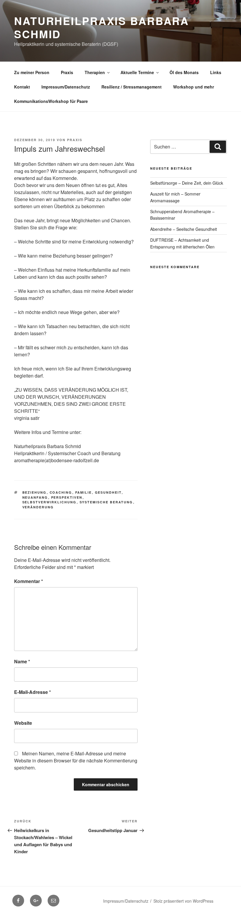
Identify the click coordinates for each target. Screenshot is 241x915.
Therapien (95, 72)
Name (22, 661)
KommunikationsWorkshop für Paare (51, 101)
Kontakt (22, 87)
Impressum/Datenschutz (65, 87)
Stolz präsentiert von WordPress (183, 901)
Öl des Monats (184, 72)
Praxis (67, 72)
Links (215, 72)
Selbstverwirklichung (49, 502)
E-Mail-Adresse (32, 692)
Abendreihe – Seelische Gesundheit (183, 229)
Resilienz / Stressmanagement (131, 87)
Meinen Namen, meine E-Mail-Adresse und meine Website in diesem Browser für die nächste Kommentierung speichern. (75, 760)
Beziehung (34, 492)
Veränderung (38, 507)
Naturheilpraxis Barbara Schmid (101, 27)
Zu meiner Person (31, 72)
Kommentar (28, 581)
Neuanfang (35, 497)
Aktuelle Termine (137, 72)
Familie (83, 492)
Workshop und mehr (193, 87)
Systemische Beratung (106, 502)
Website (23, 722)
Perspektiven (67, 497)
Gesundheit (108, 492)
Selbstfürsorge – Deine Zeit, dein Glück (186, 183)
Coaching (61, 492)
